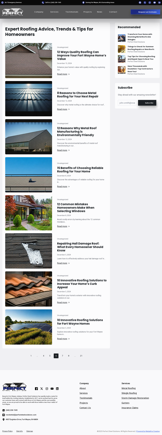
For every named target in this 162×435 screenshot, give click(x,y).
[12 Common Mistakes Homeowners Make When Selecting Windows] (28, 212)
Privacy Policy (7, 431)
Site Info (19, 431)
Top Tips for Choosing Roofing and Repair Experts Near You (141, 57)
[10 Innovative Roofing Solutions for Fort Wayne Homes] (28, 327)
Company (38, 12)
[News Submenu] (103, 11)
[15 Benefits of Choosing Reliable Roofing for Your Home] (28, 174)
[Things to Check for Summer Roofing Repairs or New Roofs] (121, 49)
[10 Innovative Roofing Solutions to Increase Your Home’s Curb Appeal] (28, 289)
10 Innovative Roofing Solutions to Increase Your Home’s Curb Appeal (82, 284)
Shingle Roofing (129, 393)
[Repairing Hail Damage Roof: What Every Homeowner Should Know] (28, 250)
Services (54, 12)
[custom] (140, 2)
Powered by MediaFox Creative (148, 431)
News (99, 12)
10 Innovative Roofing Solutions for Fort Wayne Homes (80, 321)
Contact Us (85, 407)
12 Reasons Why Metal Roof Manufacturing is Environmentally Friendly (77, 131)
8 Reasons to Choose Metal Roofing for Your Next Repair (77, 94)
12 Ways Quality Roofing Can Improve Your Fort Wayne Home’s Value (81, 55)
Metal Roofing (129, 388)
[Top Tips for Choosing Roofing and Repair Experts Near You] (121, 59)
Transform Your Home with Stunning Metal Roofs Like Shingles (140, 37)
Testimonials (72, 12)
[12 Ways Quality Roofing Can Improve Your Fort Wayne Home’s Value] (28, 60)
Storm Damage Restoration (135, 398)
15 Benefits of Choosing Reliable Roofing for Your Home (80, 169)
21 (81, 356)
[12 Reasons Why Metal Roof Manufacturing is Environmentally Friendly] (28, 136)
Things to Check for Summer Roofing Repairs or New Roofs (141, 47)
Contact (113, 12)
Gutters (125, 402)
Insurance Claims (130, 407)
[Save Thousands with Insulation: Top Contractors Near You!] (121, 70)
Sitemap (29, 431)
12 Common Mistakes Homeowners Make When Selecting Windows (75, 207)
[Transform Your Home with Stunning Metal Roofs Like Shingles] (121, 38)
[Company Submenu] (44, 11)
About (83, 388)
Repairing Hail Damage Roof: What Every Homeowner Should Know (80, 247)
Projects (87, 12)
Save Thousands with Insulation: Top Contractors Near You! (140, 69)
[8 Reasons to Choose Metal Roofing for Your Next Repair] (28, 98)
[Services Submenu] (59, 11)
